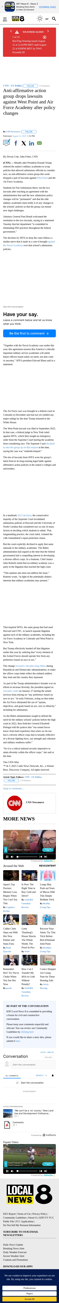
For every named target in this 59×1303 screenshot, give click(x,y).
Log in (43, 1052)
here (18, 1041)
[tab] (12, 1075)
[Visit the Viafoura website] (49, 1135)
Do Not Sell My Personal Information (22, 1225)
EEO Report (9, 1214)
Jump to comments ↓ (13, 788)
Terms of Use (24, 1214)
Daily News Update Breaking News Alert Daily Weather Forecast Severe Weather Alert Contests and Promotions (15, 1252)
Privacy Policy (39, 1214)
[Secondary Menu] (7, 18)
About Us (33, 1217)
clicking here (27, 1032)
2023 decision (24, 515)
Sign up (50, 1052)
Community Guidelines (14, 1217)
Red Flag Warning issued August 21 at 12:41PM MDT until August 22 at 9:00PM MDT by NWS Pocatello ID (29, 47)
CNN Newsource (13, 131)
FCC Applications (25, 1221)
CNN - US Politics (33, 777)
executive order (10, 691)
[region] (29, 1094)
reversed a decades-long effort (30, 666)
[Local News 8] (22, 19)
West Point (42, 178)
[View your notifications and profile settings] (53, 1075)
